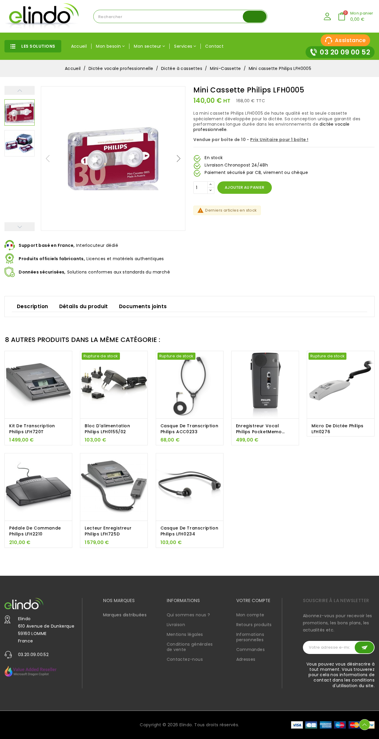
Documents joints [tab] (143, 306)
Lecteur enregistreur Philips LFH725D (108, 531)
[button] (179, 158)
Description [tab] (32, 306)
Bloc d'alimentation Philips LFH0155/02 (107, 429)
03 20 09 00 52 (345, 52)
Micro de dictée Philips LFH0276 (337, 429)
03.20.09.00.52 (33, 655)
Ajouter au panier (244, 188)
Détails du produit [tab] (83, 306)
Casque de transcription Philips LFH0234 (189, 531)
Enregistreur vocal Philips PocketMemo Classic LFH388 (259, 429)
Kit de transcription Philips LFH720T (32, 429)
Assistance (350, 40)
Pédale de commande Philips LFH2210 (35, 531)
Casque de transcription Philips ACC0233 (189, 429)
